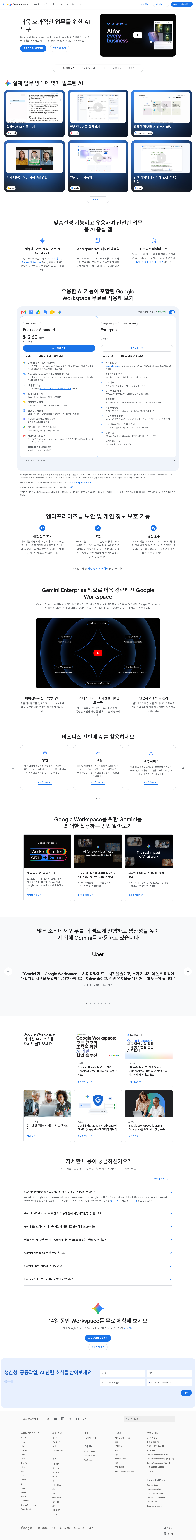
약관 (53, 1528)
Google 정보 (65, 1528)
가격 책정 (71, 4)
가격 (86, 1433)
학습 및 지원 (152, 1433)
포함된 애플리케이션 (30, 1433)
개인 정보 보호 (42, 1528)
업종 (54, 4)
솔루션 (36, 4)
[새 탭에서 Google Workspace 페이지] (16, 4)
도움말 (91, 1528)
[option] (68, 68)
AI (61, 4)
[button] (34, 113)
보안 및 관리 (58, 1433)
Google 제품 (79, 1528)
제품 (45, 4)
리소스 (82, 4)
